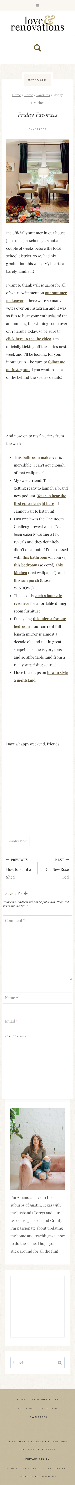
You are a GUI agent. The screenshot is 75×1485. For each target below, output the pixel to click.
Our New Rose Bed (56, 868)
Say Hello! (48, 1408)
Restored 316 (45, 1476)
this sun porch (26, 580)
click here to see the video (28, 338)
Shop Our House (45, 1399)
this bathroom (34, 557)
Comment (15, 920)
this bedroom (25, 564)
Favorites (43, 95)
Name (11, 997)
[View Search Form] (37, 48)
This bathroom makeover (36, 457)
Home (16, 95)
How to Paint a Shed (18, 868)
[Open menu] (37, 5)
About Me (25, 1408)
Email (11, 1020)
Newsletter (37, 1417)
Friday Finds (18, 841)
